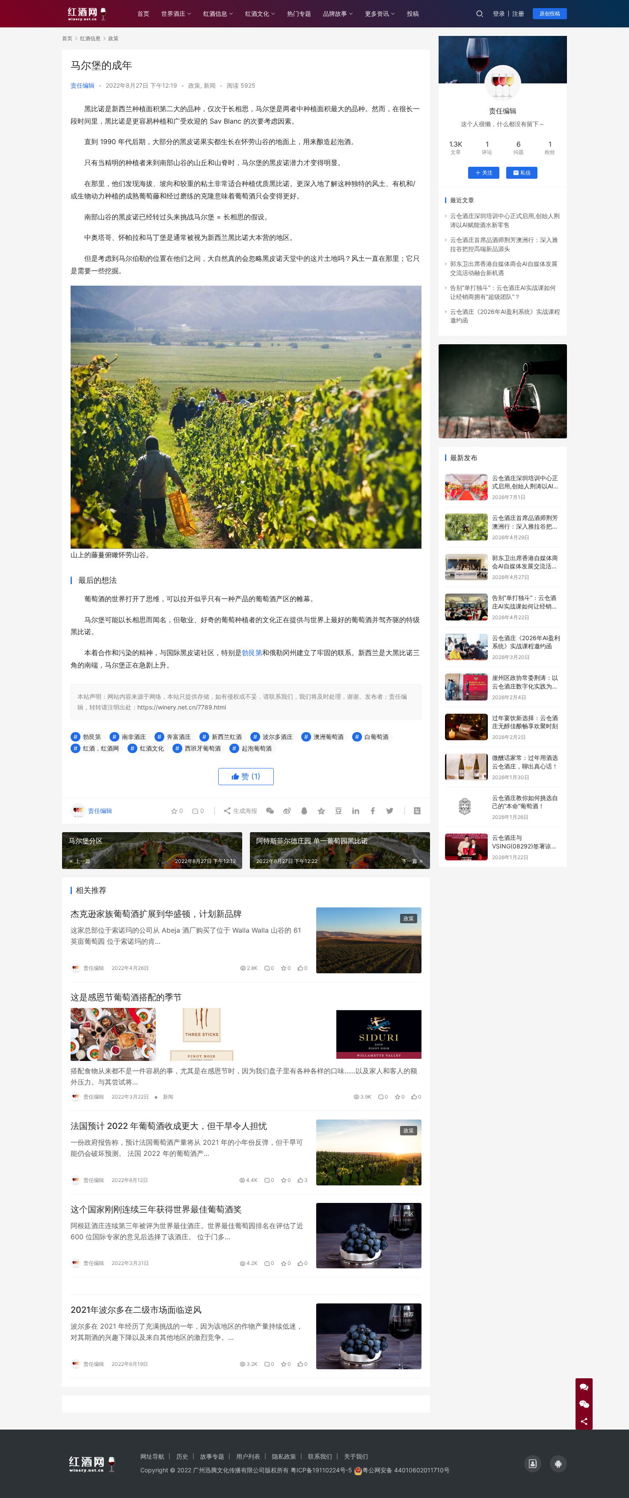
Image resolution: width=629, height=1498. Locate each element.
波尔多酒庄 (278, 736)
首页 (143, 13)
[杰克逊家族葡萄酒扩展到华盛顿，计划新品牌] (368, 940)
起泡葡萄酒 (257, 748)
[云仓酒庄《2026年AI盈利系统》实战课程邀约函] (466, 647)
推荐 (409, 1314)
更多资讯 (377, 13)
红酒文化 (257, 13)
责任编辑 (83, 85)
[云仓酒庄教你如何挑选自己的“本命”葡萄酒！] (466, 807)
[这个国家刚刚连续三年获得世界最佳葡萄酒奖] (368, 1236)
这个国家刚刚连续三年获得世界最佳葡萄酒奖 (156, 1209)
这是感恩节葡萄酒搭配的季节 (126, 997)
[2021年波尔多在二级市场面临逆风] (368, 1336)
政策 (194, 85)
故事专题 (212, 1456)
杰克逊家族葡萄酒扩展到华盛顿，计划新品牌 (156, 914)
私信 (525, 172)
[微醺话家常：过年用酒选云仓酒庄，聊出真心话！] (466, 766)
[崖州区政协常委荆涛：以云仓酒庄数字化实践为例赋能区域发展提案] (466, 687)
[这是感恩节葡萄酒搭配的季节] (246, 1034)
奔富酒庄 (179, 736)
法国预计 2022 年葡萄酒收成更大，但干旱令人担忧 (169, 1126)
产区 (409, 1214)
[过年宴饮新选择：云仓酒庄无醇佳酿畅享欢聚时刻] (466, 727)
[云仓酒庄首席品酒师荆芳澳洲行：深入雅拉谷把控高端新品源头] (466, 527)
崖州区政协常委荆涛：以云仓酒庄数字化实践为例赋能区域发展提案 (525, 686)
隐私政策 (284, 1456)
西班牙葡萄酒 (203, 748)
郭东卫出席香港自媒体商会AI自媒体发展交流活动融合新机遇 (525, 566)
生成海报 (244, 810)
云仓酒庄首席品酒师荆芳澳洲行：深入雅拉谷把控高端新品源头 (525, 526)
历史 (182, 1456)
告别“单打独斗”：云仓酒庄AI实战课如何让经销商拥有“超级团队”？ (525, 606)
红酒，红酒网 (101, 748)
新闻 (210, 85)
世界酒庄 (173, 13)
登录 (499, 13)
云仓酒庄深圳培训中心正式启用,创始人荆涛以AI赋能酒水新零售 (525, 486)
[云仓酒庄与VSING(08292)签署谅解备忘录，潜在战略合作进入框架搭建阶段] (466, 846)
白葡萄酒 (377, 736)
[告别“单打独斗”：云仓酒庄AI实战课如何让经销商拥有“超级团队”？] (466, 607)
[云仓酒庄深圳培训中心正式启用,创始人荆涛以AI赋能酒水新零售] (466, 487)
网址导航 (152, 1456)
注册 (518, 13)
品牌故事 (335, 13)
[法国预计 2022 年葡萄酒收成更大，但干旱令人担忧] (368, 1152)
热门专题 (299, 13)
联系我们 (320, 1456)
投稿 (413, 13)
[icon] (532, 1463)
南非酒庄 (134, 736)
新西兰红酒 (227, 736)
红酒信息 (215, 13)
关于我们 (356, 1456)
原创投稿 (550, 13)
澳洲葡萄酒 (329, 736)
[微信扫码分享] (270, 810)
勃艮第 (252, 652)
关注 (487, 172)
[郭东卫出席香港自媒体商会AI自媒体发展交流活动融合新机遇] (466, 567)
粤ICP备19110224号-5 (321, 1470)
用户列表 (248, 1456)
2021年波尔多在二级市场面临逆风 (136, 1310)
